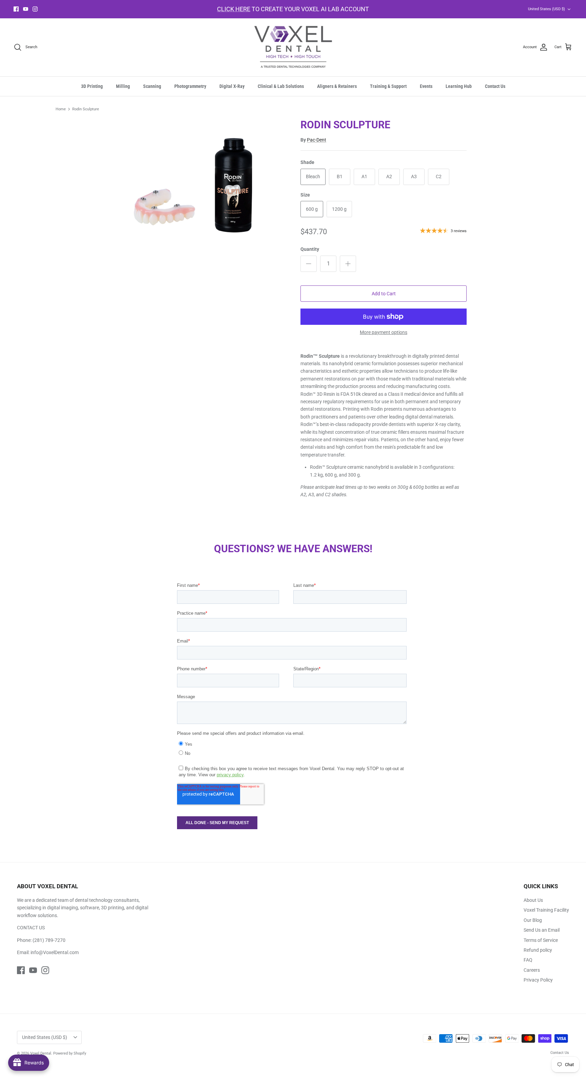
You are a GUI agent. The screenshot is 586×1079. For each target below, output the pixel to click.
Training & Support (388, 86)
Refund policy (538, 950)
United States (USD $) (546, 9)
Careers (532, 970)
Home (61, 109)
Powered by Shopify (69, 1053)
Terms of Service (541, 940)
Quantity (309, 249)
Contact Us (495, 86)
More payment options (383, 332)
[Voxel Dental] (293, 47)
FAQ (528, 960)
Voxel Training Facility (546, 910)
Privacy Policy (538, 980)
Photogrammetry (190, 86)
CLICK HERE (233, 9)
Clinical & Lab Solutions (281, 86)
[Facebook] (16, 9)
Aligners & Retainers (337, 86)
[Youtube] (25, 9)
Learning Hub (459, 86)
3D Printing (92, 86)
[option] (202, 189)
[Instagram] (35, 9)
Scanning (152, 86)
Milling (123, 86)
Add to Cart (384, 293)
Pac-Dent (316, 140)
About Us (533, 900)
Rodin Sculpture (85, 109)
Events (426, 86)
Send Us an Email (542, 930)
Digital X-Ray (232, 86)
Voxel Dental (40, 1053)
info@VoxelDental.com (55, 952)
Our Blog (533, 920)
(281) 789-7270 (49, 940)
